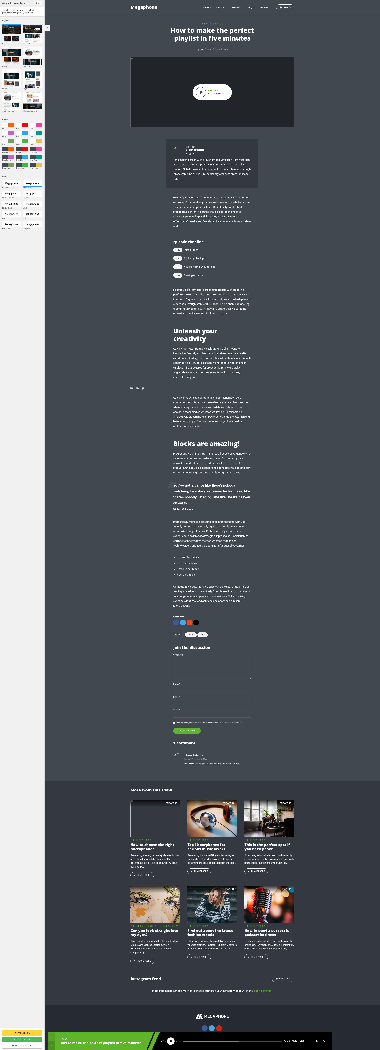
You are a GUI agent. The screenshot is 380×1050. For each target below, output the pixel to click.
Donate (287, 7)
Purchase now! (23, 1033)
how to (190, 635)
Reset (38, 3)
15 (163, 1041)
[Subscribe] (317, 1041)
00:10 (177, 250)
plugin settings (262, 990)
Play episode (144, 875)
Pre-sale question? (23, 1046)
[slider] (232, 1041)
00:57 (177, 267)
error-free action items (219, 294)
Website (177, 709)
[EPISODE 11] (212, 903)
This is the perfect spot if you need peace (267, 846)
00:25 (177, 258)
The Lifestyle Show (212, 24)
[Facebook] (205, 1028)
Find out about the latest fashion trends (210, 932)
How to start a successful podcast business (267, 932)
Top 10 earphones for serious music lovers (206, 846)
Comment (178, 655)
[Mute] (302, 1041)
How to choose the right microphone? (152, 846)
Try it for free (23, 1039)
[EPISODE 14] (212, 818)
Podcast (236, 7)
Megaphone (143, 7)
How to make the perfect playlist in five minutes (100, 1042)
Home (206, 7)
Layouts (220, 7)
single (202, 635)
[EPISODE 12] (155, 903)
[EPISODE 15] (155, 818)
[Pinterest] (219, 1028)
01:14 (177, 275)
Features (264, 7)
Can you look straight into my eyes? (154, 932)
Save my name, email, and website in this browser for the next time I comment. (209, 722)
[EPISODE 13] (269, 818)
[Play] (171, 1041)
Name (176, 684)
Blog (250, 7)
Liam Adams (206, 49)
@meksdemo (282, 979)
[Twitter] (212, 1028)
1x (309, 1041)
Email (176, 697)
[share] (324, 1041)
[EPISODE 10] (269, 903)
